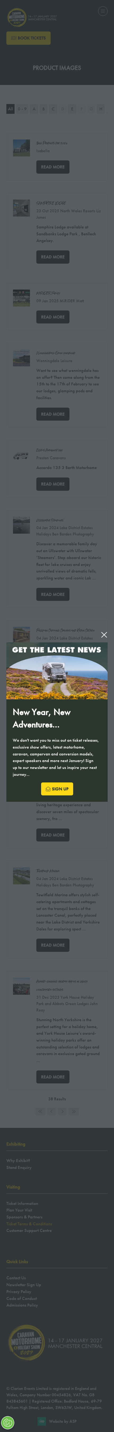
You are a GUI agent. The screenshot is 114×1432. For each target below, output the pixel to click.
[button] (104, 634)
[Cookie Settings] (7, 1422)
